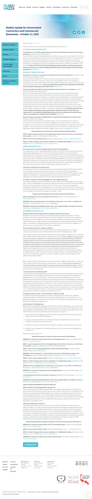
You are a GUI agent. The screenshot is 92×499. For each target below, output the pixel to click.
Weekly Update (8, 50)
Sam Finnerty (64, 355)
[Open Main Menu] (82, 7)
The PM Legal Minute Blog (8, 65)
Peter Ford (32, 143)
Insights (42, 7)
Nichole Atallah (45, 203)
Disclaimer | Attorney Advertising (50, 492)
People (28, 7)
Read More (35, 69)
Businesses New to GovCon (10, 82)
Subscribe (74, 7)
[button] (74, 32)
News (5, 76)
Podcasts (6, 71)
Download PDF (30, 444)
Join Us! (48, 7)
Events (5, 54)
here (68, 164)
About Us (22, 7)
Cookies (38, 492)
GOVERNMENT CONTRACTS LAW (33, 211)
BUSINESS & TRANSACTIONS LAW (33, 72)
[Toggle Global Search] (86, 7)
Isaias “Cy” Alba (68, 139)
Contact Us (65, 7)
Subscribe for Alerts (81, 462)
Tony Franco (79, 375)
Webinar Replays (9, 59)
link (66, 47)
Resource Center (9, 45)
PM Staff (13, 471)
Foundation (57, 7)
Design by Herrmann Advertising (11, 494)
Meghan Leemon (44, 143)
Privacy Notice (31, 492)
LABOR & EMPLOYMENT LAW (32, 146)
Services (35, 7)
